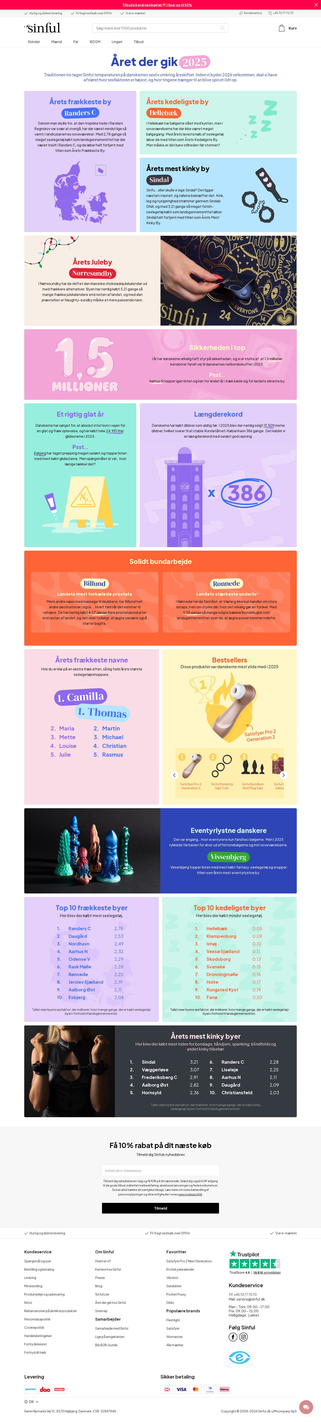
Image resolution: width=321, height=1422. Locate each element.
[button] (316, 5)
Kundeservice (253, 13)
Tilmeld (160, 1208)
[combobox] (156, 28)
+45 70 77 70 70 (283, 13)
